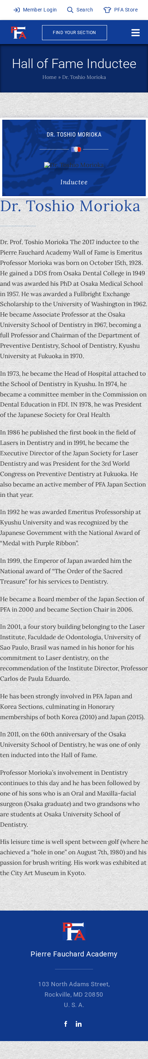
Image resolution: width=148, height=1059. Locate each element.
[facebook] (66, 1024)
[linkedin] (79, 1024)
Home (49, 77)
